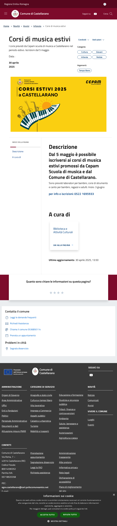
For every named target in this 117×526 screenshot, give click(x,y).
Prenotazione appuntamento (37, 455)
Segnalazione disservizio (42, 462)
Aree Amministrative (12, 400)
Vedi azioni (97, 39)
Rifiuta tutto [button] (70, 514)
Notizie (91, 395)
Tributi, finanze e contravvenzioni (67, 411)
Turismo (34, 426)
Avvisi (26, 26)
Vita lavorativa (37, 405)
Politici (5, 415)
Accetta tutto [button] (47, 515)
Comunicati (93, 400)
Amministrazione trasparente (67, 455)
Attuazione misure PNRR (14, 431)
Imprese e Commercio (40, 410)
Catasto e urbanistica (40, 421)
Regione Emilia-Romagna (16, 4)
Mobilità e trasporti (39, 431)
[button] (58, 521)
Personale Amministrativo (14, 421)
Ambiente (63, 418)
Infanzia (37, 26)
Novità (16, 26)
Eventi (91, 424)
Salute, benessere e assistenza (68, 425)
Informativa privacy (68, 467)
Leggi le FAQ (36, 467)
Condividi (82, 39)
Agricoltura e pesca (68, 438)
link (85, 509)
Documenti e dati (10, 426)
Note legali (64, 472)
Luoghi (91, 419)
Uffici (4, 405)
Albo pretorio (65, 462)
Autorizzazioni (66, 432)
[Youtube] (94, 14)
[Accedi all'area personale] (105, 4)
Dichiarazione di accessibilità (66, 479)
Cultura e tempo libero (41, 400)
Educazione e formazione (71, 395)
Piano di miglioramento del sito (70, 489)
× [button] (114, 495)
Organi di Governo (10, 395)
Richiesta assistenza (40, 472)
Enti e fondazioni (10, 410)
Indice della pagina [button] (20, 142)
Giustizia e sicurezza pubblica (69, 402)
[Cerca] (111, 13)
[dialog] (58, 509)
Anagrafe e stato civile (41, 395)
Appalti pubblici (37, 415)
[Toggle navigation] (5, 13)
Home (6, 26)
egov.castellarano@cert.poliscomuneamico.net (25, 487)
